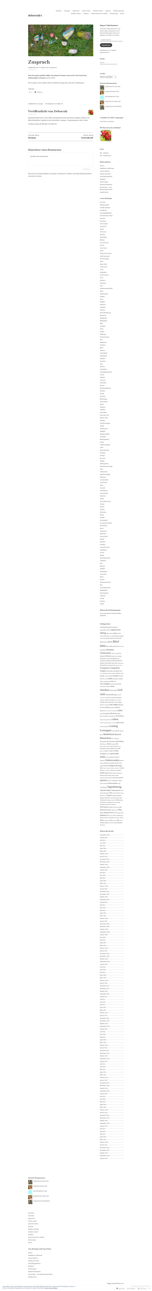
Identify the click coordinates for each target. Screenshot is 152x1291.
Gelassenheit (104, 294)
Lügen (113, 731)
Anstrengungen (105, 256)
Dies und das (118, 656)
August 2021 (103, 902)
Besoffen (102, 420)
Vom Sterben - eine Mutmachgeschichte (40, 1274)
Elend (101, 528)
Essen (120, 665)
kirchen (118, 713)
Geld (115, 681)
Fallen (111, 671)
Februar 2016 (104, 1045)
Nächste (102, 566)
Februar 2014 (104, 1110)
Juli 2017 (102, 999)
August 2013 (103, 1126)
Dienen (113, 656)
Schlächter (103, 383)
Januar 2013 (103, 1145)
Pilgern (108, 748)
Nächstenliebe (103, 746)
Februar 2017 (104, 1013)
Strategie (102, 453)
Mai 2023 (102, 846)
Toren (102, 269)
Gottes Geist (117, 101)
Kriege (101, 719)
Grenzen (102, 700)
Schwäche (112, 770)
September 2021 (105, 899)
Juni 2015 (103, 1067)
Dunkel (108, 658)
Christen (110, 649)
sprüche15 (109, 780)
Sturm (105, 783)
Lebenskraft (103, 353)
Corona (113, 653)
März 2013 (103, 1139)
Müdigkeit (113, 741)
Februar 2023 (104, 854)
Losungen (67, 11)
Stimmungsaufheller (106, 288)
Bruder (122, 646)
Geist (101, 299)
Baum (119, 638)
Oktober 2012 (104, 1153)
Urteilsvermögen (105, 423)
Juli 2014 (102, 1096)
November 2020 (104, 926)
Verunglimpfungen (106, 213)
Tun (105, 795)
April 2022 (103, 881)
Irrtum (109, 710)
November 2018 (104, 956)
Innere (105, 710)
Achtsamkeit (103, 520)
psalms (116, 760)
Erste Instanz (104, 224)
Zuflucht (102, 822)
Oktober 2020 (104, 929)
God (120, 689)
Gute (112, 700)
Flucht (110, 673)
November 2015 (104, 1053)
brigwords (108, 91)
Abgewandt (103, 356)
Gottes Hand (103, 401)
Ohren (111, 746)
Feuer (101, 673)
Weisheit (103, 815)
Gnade (102, 604)
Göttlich (119, 700)
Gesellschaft (118, 684)
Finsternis (105, 673)
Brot (119, 646)
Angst (115, 633)
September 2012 (105, 1155)
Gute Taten (103, 248)
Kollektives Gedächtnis (107, 168)
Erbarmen (103, 283)
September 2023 (105, 835)
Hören (117, 707)
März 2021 (103, 916)
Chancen (102, 380)
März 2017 (103, 1010)
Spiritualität (115, 777)
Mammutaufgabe (105, 474)
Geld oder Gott (104, 415)
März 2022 (103, 883)
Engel (113, 663)
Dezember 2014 (104, 1083)
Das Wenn (103, 221)
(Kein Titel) (103, 264)
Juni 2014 (103, 1099)
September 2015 (105, 1058)
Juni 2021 (103, 907)
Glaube (112, 686)
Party (119, 746)
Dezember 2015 (104, 1050)
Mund (108, 741)
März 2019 (103, 945)
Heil (116, 702)
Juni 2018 (103, 969)
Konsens (102, 218)
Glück (111, 690)
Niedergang (103, 399)
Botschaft (115, 646)
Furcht (102, 552)
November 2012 (104, 1150)
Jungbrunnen (104, 192)
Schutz (102, 770)
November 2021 (104, 894)
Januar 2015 (103, 1080)
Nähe (108, 746)
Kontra (102, 166)
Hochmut (103, 361)
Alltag (103, 633)
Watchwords (115, 810)
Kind (104, 713)
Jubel (101, 713)
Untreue (117, 798)
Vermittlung (103, 490)
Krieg (122, 716)
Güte (106, 702)
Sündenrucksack (105, 445)
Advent (109, 630)
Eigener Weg (104, 418)
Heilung (119, 702)
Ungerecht (103, 226)
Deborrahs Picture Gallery (99, 13)
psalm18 (107, 757)
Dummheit (103, 658)
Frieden (102, 509)
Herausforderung (105, 313)
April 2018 (103, 975)
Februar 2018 (104, 980)
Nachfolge (120, 741)
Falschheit (116, 671)
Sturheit (102, 783)
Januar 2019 (103, 951)
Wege (101, 813)
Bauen (116, 638)
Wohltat (121, 817)
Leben (115, 719)
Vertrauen (103, 232)
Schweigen (107, 770)
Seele (102, 773)
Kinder (108, 713)
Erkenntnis (103, 665)
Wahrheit (103, 496)
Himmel (120, 705)
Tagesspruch (116, 790)
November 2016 (104, 1021)
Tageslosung (114, 786)
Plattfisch (103, 179)
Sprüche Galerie (98, 11)
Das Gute (117, 86)
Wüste (114, 820)
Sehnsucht (103, 531)
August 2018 (103, 964)
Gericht (112, 684)
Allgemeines (116, 630)
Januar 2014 (103, 1112)
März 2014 (103, 1107)
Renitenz (102, 280)
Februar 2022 (104, 886)
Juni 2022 (103, 875)
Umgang (102, 407)
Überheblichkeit (118, 822)
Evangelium (115, 668)
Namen (105, 744)
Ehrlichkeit (114, 661)
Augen (121, 636)
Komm (102, 515)
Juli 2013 (102, 1128)
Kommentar (86, 169)
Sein (114, 773)
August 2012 (103, 1158)
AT (108, 636)
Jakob (116, 710)
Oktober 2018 (104, 959)
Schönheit (118, 770)
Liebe (101, 261)
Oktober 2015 (104, 1056)
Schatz (102, 442)
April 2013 (103, 1137)
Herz (101, 585)
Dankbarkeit (118, 653)
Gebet (110, 678)
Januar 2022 (103, 889)
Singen (113, 775)
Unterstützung (104, 450)
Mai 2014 (102, 1102)
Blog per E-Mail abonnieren (109, 25)
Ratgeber (112, 763)
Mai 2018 (102, 972)
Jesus (120, 710)
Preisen (109, 753)
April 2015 (103, 1072)
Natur (109, 744)
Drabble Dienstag (118, 11)
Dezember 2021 (104, 891)
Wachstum (116, 807)
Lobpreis (106, 726)
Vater (121, 798)
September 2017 (105, 994)
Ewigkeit (103, 671)
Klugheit (106, 716)
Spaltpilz (102, 431)
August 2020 (103, 934)
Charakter (103, 437)
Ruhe (101, 768)
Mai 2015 (102, 1069)
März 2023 (103, 851)
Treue (117, 96)
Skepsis (102, 461)
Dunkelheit (113, 658)
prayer (101, 751)
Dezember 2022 (104, 859)
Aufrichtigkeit (115, 636)
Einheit (102, 579)
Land (107, 719)
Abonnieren (106, 45)
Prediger (111, 751)
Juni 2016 (103, 1034)
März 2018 (103, 978)
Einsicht (119, 661)
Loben (101, 726)
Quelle (106, 763)
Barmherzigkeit (104, 434)
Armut (105, 636)
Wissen (106, 817)
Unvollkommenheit (106, 372)
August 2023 (103, 837)
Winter (121, 815)
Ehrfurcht (108, 661)
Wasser (109, 810)
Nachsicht (103, 315)
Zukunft (107, 822)
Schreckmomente (105, 587)
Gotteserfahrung (111, 695)
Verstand (102, 804)
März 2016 (103, 1042)
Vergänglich (103, 571)
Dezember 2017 (104, 986)
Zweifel (102, 517)
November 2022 (104, 862)
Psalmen (86, 13)
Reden (120, 763)
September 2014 (105, 1091)
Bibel (116, 641)
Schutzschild (104, 493)
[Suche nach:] (108, 62)
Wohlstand (117, 817)
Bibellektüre (104, 590)
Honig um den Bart (106, 253)
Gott (102, 694)
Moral (112, 738)
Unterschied (104, 536)
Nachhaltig (103, 237)
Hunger (113, 707)
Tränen (102, 795)
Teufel (101, 793)
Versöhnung (103, 428)
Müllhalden (103, 321)
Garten (105, 678)
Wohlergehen (104, 463)
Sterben (114, 780)
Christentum (105, 653)
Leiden (102, 374)
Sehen (111, 773)
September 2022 (105, 867)
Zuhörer (102, 310)
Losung (113, 726)
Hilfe (58, 104)
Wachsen (110, 807)
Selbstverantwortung (105, 775)
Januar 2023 (103, 856)
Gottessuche (103, 697)
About (122, 13)
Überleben (102, 825)
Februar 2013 (104, 1142)
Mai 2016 (102, 1037)
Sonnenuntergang (104, 777)
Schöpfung (103, 210)
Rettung (102, 234)
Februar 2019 (104, 948)
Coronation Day (104, 547)
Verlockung (103, 525)
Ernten (117, 665)
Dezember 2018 (104, 953)
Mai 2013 (102, 1134)
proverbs (115, 753)
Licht (101, 286)
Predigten (103, 754)
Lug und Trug (104, 242)
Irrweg (112, 710)
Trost (101, 277)
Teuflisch (103, 326)
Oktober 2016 (104, 1023)
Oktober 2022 (104, 864)
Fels (101, 563)
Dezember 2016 (104, 1018)
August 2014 (103, 1093)
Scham (108, 768)
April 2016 (103, 1040)
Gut (110, 700)
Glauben (104, 689)
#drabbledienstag (105, 627)
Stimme (120, 780)
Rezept (102, 393)
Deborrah (54, 67)
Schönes (102, 350)
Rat (109, 763)
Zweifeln (102, 410)
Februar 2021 (104, 918)
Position (102, 377)
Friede (110, 676)
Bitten (107, 646)
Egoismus (102, 661)
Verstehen (107, 804)
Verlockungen (104, 593)
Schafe (105, 768)
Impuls (102, 539)
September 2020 (105, 932)
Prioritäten (103, 412)
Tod (110, 793)
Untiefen (102, 544)
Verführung (119, 800)
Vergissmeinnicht (105, 582)
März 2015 (103, 1075)
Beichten (102, 542)
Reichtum (106, 766)
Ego (118, 658)
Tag (119, 783)
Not (62, 104)
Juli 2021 (102, 905)
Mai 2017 (102, 1004)
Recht (117, 763)
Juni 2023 (103, 843)
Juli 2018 (102, 967)
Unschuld (112, 798)
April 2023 (103, 848)
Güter (101, 329)
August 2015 (103, 1061)
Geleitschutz (104, 472)
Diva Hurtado (109, 96)
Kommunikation (112, 716)
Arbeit (119, 633)
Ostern (116, 746)
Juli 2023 (102, 840)
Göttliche (102, 702)
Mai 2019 (102, 940)
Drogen (102, 331)
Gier (105, 686)
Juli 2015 (102, 1064)
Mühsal (102, 240)
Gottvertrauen (104, 275)
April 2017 (103, 1007)
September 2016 (105, 1026)
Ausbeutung (102, 638)
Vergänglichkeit (110, 802)
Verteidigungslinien (106, 176)
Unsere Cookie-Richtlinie (51, 1288)
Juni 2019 (103, 937)
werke (111, 815)
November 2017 (104, 988)
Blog (111, 646)
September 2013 (105, 1123)
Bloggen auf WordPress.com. (115, 1283)
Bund (101, 650)
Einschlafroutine (105, 558)
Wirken (102, 817)
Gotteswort (109, 697)
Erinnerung (120, 663)
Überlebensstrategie (106, 466)
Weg (120, 810)
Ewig (101, 364)
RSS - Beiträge (104, 153)
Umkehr (109, 795)
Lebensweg (102, 722)
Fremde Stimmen (105, 207)
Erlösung (109, 665)
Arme (101, 636)
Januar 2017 (103, 1015)
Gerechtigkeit (105, 684)
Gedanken (115, 679)
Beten (101, 348)
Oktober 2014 (104, 1088)
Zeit (118, 820)
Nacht (101, 744)
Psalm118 (116, 757)
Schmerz (117, 768)
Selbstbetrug (119, 773)
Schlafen (112, 768)
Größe (106, 700)
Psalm (102, 757)
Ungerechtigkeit (117, 795)
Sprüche (108, 11)
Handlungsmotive (105, 388)
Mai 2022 (102, 878)
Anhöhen (103, 307)
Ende (109, 663)
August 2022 (103, 870)
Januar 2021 (103, 921)
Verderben (112, 800)
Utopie (102, 498)
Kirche (112, 713)
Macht (117, 731)
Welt (108, 815)
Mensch (117, 734)
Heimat (102, 705)
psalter (122, 760)
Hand (109, 702)
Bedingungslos (104, 205)
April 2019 (103, 943)
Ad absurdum (104, 480)
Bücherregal (114, 13)
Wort (101, 339)
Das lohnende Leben (106, 215)
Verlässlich (118, 106)
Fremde (122, 673)
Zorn (121, 820)
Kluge (102, 577)
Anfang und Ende (105, 174)
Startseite (59, 11)
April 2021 (103, 913)
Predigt (116, 751)
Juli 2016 (102, 1032)
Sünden (115, 783)
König (104, 719)
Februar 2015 (104, 1077)
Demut (102, 229)
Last (110, 719)
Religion (112, 765)
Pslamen (102, 763)
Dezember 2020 (104, 924)
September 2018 (105, 961)
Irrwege (102, 455)
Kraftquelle (103, 318)
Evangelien (104, 668)
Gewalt (102, 686)
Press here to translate (107, 121)
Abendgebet (114, 627)
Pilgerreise (76, 11)
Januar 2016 (103, 1048)
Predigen (106, 751)
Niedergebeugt (104, 439)
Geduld (121, 679)
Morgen (117, 738)
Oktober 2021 (104, 897)
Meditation (108, 734)
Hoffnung (103, 334)
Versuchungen (104, 259)
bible (103, 645)
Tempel (102, 504)
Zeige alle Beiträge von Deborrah (46, 124)
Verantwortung (104, 337)
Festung (102, 601)
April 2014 (103, 1104)
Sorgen (102, 426)
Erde (116, 663)
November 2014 (104, 1085)
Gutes (101, 251)
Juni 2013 (103, 1131)
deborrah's (35, 15)
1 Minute (102, 596)
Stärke (110, 783)
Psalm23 (112, 757)
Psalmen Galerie (76, 13)
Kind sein (103, 534)
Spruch (121, 777)
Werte (114, 815)
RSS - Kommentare (105, 155)
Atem (110, 636)
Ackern (102, 385)
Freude (102, 245)
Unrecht (107, 798)
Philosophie (103, 748)
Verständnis (113, 804)
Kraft (117, 716)
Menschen (105, 738)
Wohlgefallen (111, 817)
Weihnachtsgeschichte (118, 812)
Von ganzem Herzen (106, 523)
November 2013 (104, 1118)
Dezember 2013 (104, 1115)
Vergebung (103, 550)
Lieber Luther (86, 11)
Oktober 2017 (104, 991)
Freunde (102, 488)
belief (101, 642)
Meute (102, 404)
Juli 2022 (102, 872)
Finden (102, 507)
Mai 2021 (102, 910)
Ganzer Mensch (105, 171)
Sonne (116, 775)
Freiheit (118, 673)
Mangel (121, 730)
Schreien (102, 396)
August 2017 (103, 996)
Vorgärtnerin (109, 86)
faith (108, 671)
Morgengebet (103, 741)
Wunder (102, 391)
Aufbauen (103, 560)
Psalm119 (102, 760)
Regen (101, 765)
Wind (118, 815)
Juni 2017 (103, 1002)
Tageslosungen (105, 790)
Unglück (102, 798)
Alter (107, 633)
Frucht (121, 676)
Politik (118, 748)
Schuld (121, 768)
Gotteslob (119, 694)
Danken (102, 296)
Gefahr (102, 681)
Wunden (102, 345)
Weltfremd (103, 342)
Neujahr (113, 744)
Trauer (114, 793)
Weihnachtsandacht (106, 184)
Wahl (101, 291)
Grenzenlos (103, 482)
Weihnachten (108, 813)
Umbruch (103, 304)
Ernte (114, 665)
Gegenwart (107, 681)
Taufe (122, 790)
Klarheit (102, 716)
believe (106, 642)
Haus (113, 702)
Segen (106, 773)
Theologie (106, 793)
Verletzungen (104, 182)
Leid (107, 722)
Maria (101, 734)
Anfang (111, 633)
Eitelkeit (102, 302)
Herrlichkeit (107, 705)
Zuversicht (103, 574)
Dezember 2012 (104, 1147)
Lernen (113, 722)
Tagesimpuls (103, 787)
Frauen (113, 673)
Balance (102, 366)
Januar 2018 (103, 983)
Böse (104, 650)
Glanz (108, 686)
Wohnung (103, 512)
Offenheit (103, 477)
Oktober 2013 (104, 1120)
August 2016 (103, 1029)
